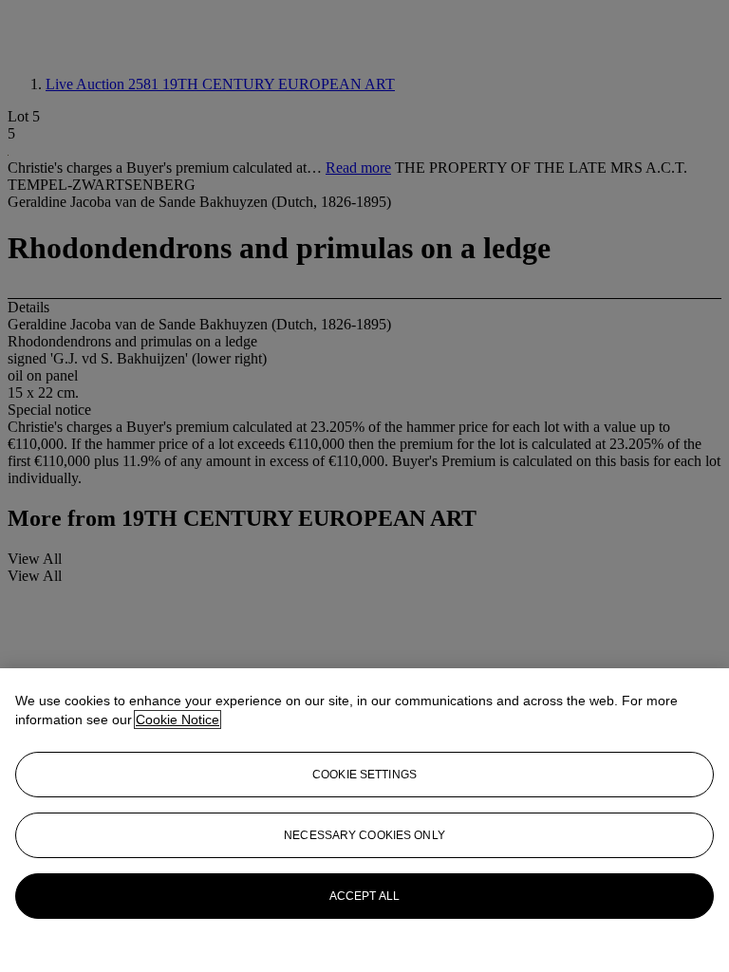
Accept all (364, 896)
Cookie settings (364, 774)
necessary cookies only (364, 835)
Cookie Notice (177, 719)
